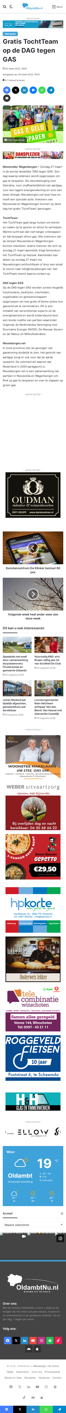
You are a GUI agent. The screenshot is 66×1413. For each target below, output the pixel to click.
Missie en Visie (13, 1377)
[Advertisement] (33, 429)
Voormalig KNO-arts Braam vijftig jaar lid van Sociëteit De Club (47, 660)
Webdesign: (40, 1366)
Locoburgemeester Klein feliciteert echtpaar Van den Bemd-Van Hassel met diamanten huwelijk (48, 706)
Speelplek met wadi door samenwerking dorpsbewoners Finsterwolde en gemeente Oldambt (15, 663)
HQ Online (53, 1366)
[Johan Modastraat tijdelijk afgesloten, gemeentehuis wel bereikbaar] (17, 688)
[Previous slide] (5, 1132)
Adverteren (22, 1371)
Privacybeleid (52, 1371)
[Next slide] (60, 1132)
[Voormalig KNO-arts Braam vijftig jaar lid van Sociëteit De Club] (48, 645)
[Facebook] (6, 90)
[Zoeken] (4, 8)
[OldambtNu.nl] (32, 6)
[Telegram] (50, 90)
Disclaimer (30, 1377)
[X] (15, 90)
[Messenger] (33, 90)
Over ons (37, 1371)
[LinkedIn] (24, 90)
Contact (56, 1377)
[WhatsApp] (42, 90)
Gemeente (10, 33)
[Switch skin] (11, 8)
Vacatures (44, 1377)
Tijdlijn (10, 1371)
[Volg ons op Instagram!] (60, 1238)
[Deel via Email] (6, 98)
